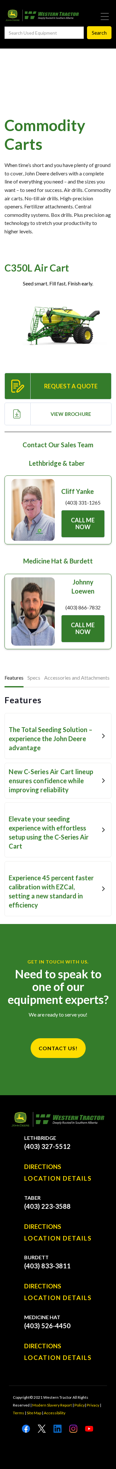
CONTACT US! (58, 1048)
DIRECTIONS (42, 1166)
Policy (79, 1405)
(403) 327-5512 (47, 1146)
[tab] (14, 678)
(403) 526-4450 (47, 1326)
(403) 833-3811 (47, 1266)
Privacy (93, 1405)
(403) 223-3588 (47, 1206)
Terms (18, 1412)
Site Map (34, 1412)
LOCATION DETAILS (58, 1178)
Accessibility (54, 1412)
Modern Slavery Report (52, 1405)
